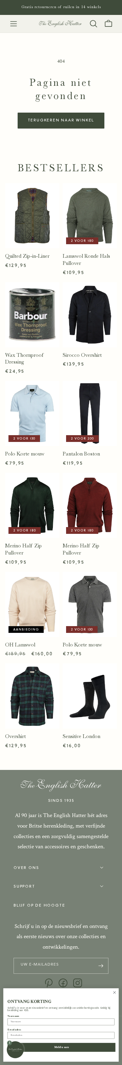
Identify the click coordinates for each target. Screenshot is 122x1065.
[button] (13, 23)
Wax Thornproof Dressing (24, 358)
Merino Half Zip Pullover (23, 549)
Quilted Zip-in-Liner (27, 256)
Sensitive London (81, 736)
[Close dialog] (114, 992)
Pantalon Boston (81, 454)
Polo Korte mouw (24, 454)
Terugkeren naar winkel (61, 120)
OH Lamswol (20, 645)
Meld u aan (61, 1047)
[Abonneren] (100, 966)
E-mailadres (14, 1029)
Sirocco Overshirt (82, 355)
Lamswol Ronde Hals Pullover (86, 259)
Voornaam (13, 1016)
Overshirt (15, 736)
